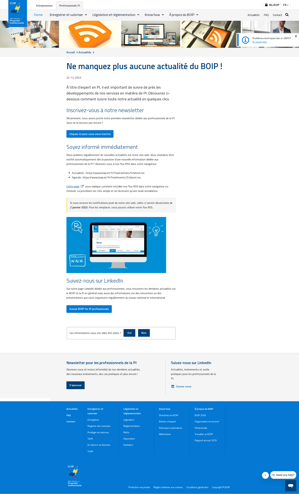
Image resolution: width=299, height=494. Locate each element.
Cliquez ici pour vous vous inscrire (90, 134)
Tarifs (90, 438)
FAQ (266, 15)
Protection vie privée (139, 487)
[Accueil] (17, 13)
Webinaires (165, 434)
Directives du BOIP (168, 415)
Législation (128, 420)
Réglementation (131, 426)
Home (38, 14)
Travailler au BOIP (204, 434)
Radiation (128, 445)
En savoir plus (259, 42)
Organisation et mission (207, 421)
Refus (126, 432)
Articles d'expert (167, 421)
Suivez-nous (183, 386)
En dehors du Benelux (99, 445)
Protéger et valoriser (98, 432)
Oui (129, 333)
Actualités (254, 15)
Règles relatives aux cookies (168, 487)
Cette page (72, 186)
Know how (152, 14)
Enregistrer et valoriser (66, 14)
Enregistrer (93, 420)
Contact (277, 15)
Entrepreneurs (44, 5)
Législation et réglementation (113, 14)
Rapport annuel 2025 (206, 440)
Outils (90, 451)
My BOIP (274, 5)
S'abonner (75, 385)
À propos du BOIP (181, 14)
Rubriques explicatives (170, 428)
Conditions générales (197, 487)
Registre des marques (99, 426)
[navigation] (286, 4)
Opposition (129, 438)
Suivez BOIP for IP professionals (89, 309)
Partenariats (201, 428)
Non (143, 333)
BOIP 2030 (200, 415)
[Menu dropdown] (86, 15)
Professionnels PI (69, 5)
